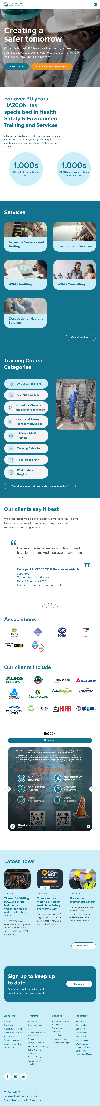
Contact (7, 1021)
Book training (17, 66)
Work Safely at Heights (27, 472)
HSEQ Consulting (59, 1039)
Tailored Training (27, 460)
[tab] (26, 384)
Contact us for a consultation (51, 66)
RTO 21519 (9, 1036)
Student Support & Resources (12, 1045)
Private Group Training (38, 1046)
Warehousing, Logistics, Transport (85, 1045)
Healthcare (81, 1036)
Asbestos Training (25, 384)
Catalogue (8, 1025)
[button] (46, 189)
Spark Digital (35, 1100)
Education (80, 1029)
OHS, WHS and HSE (37, 1042)
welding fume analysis (41, 139)
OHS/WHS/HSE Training (22, 436)
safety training (30, 136)
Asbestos (32, 1021)
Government (81, 1032)
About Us (9, 1015)
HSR (30, 1029)
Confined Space (35, 1025)
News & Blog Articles (13, 1032)
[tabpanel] (74, 404)
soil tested (34, 143)
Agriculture (81, 1021)
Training (33, 1015)
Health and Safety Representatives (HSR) (27, 422)
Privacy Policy (32, 1096)
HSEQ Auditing (58, 1035)
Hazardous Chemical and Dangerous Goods (26, 408)
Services (57, 1015)
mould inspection (20, 139)
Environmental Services (58, 1030)
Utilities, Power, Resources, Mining (84, 1052)
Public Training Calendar (34, 1052)
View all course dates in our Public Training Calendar (38, 486)
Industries (82, 1015)
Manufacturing (82, 1040)
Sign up (78, 984)
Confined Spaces (24, 395)
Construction (82, 1025)
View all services (79, 337)
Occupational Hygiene (62, 1042)
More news (82, 945)
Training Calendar (24, 449)
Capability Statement (13, 1029)
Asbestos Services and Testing (60, 1023)
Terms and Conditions (14, 1096)
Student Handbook (12, 1040)
